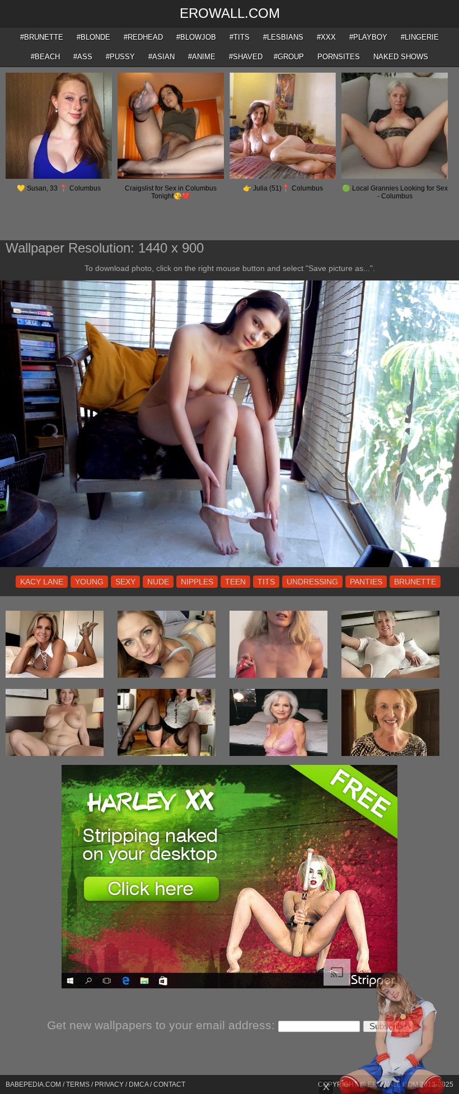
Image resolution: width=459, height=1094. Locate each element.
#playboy (368, 37)
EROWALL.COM (230, 13)
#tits (240, 37)
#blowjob (196, 37)
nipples (197, 581)
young (89, 581)
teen (235, 581)
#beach (45, 57)
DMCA (138, 1084)
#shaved (246, 57)
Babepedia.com (33, 1084)
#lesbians (283, 37)
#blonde (93, 37)
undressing (312, 581)
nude (158, 581)
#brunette (41, 37)
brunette (415, 581)
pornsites (338, 57)
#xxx (326, 37)
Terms (78, 1084)
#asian (161, 57)
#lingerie (420, 37)
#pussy (120, 57)
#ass (82, 57)
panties (366, 581)
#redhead (143, 37)
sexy (125, 581)
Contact (169, 1084)
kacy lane (41, 581)
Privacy (109, 1084)
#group (289, 57)
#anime (202, 57)
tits (266, 581)
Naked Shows (400, 57)
